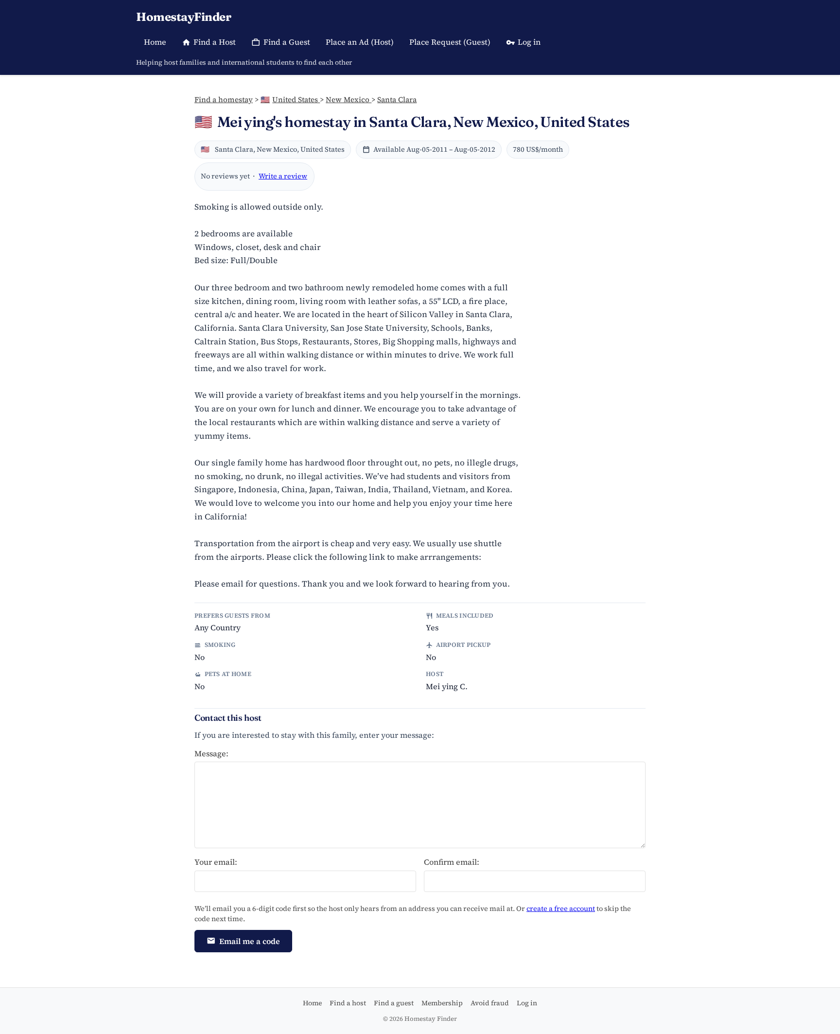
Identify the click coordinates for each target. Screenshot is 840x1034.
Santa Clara (397, 99)
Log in (529, 41)
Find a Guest (286, 41)
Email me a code (249, 941)
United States (290, 99)
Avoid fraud (490, 1003)
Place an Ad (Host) (360, 41)
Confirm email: (451, 861)
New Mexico (348, 99)
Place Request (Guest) (449, 41)
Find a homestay (223, 99)
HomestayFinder (183, 17)
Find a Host (214, 41)
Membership (442, 1003)
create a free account (560, 908)
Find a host (348, 1003)
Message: (211, 753)
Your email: (215, 861)
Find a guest (394, 1003)
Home (155, 41)
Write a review (283, 176)
